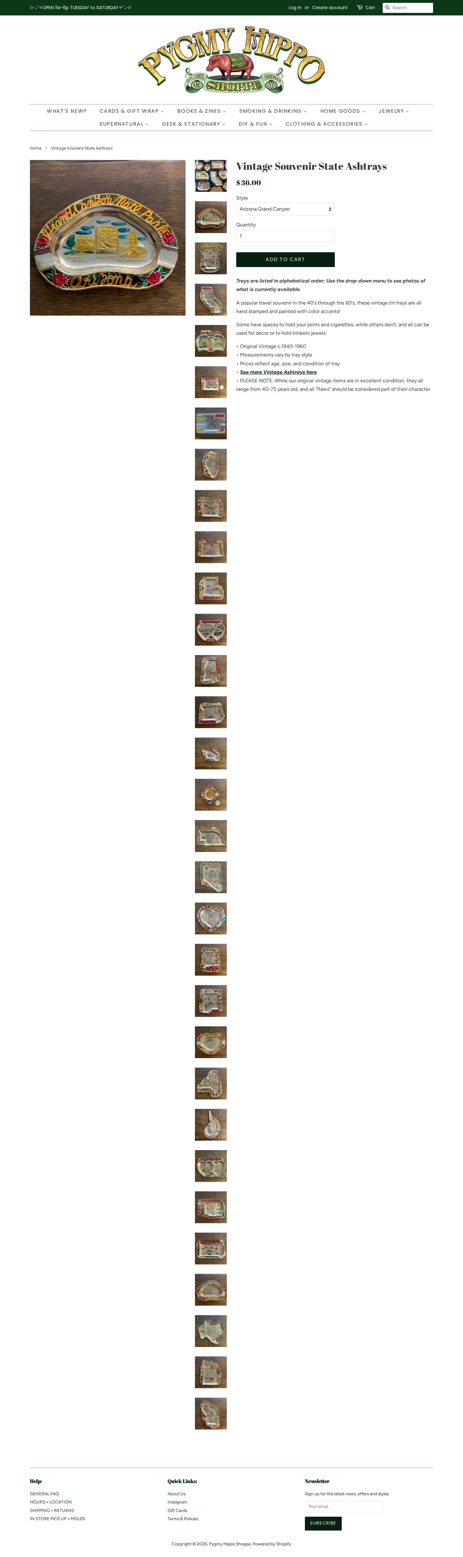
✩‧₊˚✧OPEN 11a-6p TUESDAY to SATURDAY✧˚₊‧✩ (80, 7)
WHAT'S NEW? (67, 111)
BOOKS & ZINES (199, 111)
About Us (177, 1493)
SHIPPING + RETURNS (52, 1510)
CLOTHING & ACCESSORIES (325, 124)
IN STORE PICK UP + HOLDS (57, 1518)
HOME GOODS (341, 111)
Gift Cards (177, 1510)
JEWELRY (392, 111)
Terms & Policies (183, 1518)
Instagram (177, 1501)
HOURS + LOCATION (51, 1501)
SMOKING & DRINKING (271, 111)
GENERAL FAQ (44, 1493)
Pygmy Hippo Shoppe (230, 1543)
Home (35, 148)
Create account (330, 7)
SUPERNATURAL (122, 124)
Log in (295, 7)
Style (242, 198)
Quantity (246, 225)
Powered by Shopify (272, 1543)
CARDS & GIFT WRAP (130, 111)
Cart (370, 7)
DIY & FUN (254, 124)
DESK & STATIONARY (192, 124)
